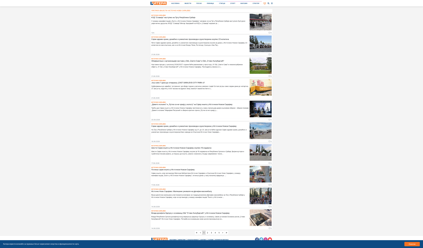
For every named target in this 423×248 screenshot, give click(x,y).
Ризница (210, 3)
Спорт (232, 3)
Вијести (188, 3)
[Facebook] (257, 239)
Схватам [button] (412, 244)
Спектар (256, 3)
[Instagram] (265, 239)
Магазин (243, 3)
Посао (199, 3)
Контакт (203, 239)
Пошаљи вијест (193, 239)
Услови (210, 239)
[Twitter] (261, 239)
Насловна (175, 3)
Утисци (222, 3)
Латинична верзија (221, 239)
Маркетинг (182, 239)
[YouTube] (270, 239)
